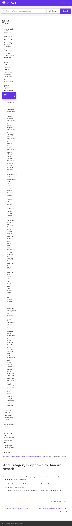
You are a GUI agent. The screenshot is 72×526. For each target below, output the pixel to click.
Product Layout (9, 200)
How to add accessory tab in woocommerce (11, 135)
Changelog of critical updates (9, 446)
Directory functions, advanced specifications (8, 88)
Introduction (11, 102)
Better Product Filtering (9, 231)
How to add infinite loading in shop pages (10, 341)
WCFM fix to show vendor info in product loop (10, 167)
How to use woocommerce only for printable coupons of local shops (11, 383)
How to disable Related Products (10, 363)
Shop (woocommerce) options (9, 96)
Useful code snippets (8, 452)
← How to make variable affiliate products (16, 508)
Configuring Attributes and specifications (11, 223)
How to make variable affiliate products (9, 290)
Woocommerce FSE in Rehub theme (11, 182)
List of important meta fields (9, 424)
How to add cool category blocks (10, 266)
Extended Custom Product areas (10, 214)
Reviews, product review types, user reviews (9, 56)
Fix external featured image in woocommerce (11, 126)
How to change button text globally (10, 321)
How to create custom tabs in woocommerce (11, 245)
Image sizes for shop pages (10, 190)
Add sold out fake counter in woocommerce (11, 117)
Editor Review (9, 282)
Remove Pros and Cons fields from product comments (10, 401)
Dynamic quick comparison (10, 206)
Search (65, 11)
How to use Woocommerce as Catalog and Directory (11, 311)
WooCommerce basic (11, 175)
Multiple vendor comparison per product (10, 372)
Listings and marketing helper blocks (8, 74)
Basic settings (8, 39)
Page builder (8, 50)
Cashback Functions (7, 68)
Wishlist (9, 196)
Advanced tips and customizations (9, 435)
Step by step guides (8, 441)
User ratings (9, 392)
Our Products (64, 3)
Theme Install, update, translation (8, 31)
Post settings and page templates (8, 44)
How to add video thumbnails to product (10, 275)
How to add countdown (10, 237)
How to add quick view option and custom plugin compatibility (11, 352)
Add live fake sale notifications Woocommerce (11, 108)
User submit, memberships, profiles (8, 417)
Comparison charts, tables (8, 81)
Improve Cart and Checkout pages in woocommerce (11, 156)
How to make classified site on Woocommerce (11, 331)
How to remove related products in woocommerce (11, 145)
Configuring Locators (7, 411)
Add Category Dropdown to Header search (10, 301)
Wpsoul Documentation (14, 3)
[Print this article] (66, 464)
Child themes (8, 36)
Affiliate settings (6, 63)
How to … (7, 430)
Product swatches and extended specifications (11, 256)
